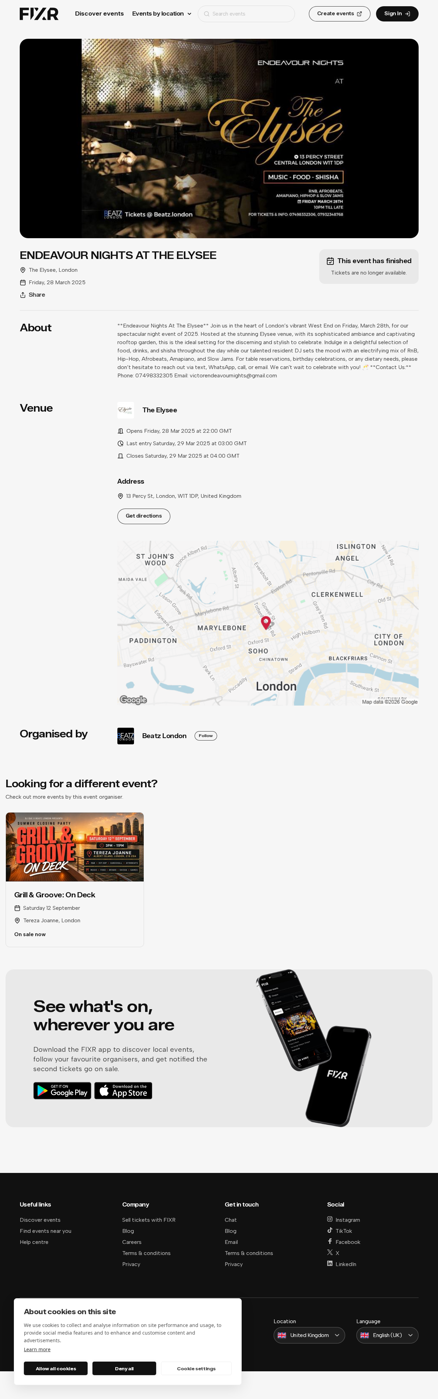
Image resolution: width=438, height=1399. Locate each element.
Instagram (348, 1220)
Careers (132, 1242)
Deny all (124, 1368)
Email (231, 1242)
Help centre (34, 1242)
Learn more (37, 1349)
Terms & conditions (146, 1253)
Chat (231, 1220)
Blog (128, 1231)
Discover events (99, 13)
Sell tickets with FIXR (149, 1220)
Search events (229, 13)
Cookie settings (196, 1368)
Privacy (131, 1264)
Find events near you (45, 1231)
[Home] (39, 14)
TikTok (344, 1231)
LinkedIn (346, 1264)
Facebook (348, 1242)
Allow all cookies (56, 1368)
